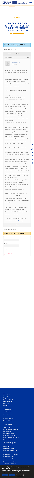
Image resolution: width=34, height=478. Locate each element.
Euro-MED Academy (8, 433)
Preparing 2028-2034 (8, 400)
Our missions (6, 413)
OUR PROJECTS (7, 424)
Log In (10, 253)
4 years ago (11, 45)
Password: (6, 243)
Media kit (5, 405)
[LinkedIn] (32, 156)
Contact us (6, 403)
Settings (20, 475)
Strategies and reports (9, 460)
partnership (21, 41)
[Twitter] (32, 148)
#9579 (28, 57)
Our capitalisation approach (10, 429)
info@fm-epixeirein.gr (18, 220)
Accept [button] (5, 475)
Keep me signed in (10, 249)
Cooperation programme (9, 458)
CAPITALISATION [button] (8, 428)
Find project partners (8, 448)
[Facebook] (32, 145)
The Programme (7, 396)
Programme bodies (8, 398)
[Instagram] (32, 159)
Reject (12, 475)
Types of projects (7, 415)
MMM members (7, 439)
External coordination (9, 435)
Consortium (10, 41)
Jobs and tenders (7, 401)
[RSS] (32, 163)
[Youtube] (32, 152)
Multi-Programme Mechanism (11, 437)
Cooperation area (7, 420)
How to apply (6, 446)
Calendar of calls (7, 445)
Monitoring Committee (9, 462)
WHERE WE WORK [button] (8, 418)
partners (16, 41)
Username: (7, 238)
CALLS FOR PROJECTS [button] (9, 443)
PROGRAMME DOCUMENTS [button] (11, 454)
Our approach (7, 411)
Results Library (7, 431)
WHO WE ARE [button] (7, 394)
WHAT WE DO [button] (7, 409)
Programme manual (8, 456)
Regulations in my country (10, 450)
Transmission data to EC (9, 463)
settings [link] (19, 472)
